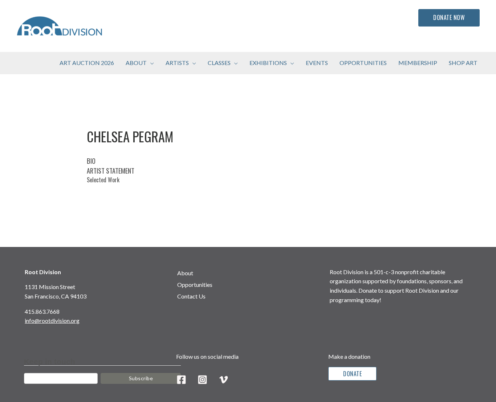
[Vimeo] (223, 379)
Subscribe (141, 378)
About (185, 272)
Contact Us (191, 296)
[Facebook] (181, 379)
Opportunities (194, 284)
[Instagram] (202, 379)
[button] (150, 63)
